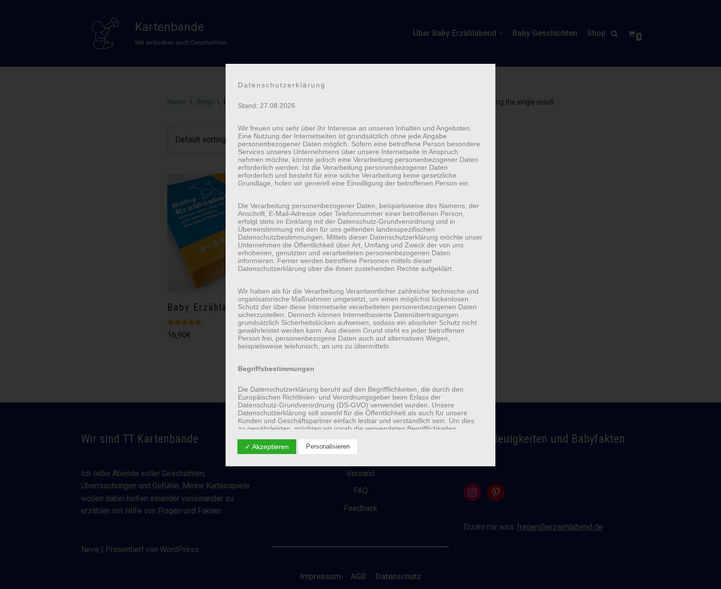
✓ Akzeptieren (267, 447)
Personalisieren (328, 446)
